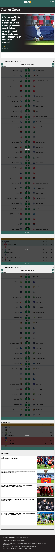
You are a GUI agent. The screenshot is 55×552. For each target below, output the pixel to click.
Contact (25, 537)
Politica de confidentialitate (11, 537)
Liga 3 (21, 5)
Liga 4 (25, 5)
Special (38, 5)
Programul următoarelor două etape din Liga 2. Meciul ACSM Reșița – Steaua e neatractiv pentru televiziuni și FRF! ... (18, 457)
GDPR (21, 537)
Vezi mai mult (27, 232)
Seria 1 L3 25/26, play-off (27, 64)
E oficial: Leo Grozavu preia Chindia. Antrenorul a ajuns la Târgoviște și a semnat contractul (17, 500)
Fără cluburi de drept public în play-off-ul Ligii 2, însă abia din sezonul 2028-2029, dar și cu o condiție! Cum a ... (18, 471)
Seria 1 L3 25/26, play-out (27, 270)
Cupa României (31, 5)
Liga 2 (17, 5)
